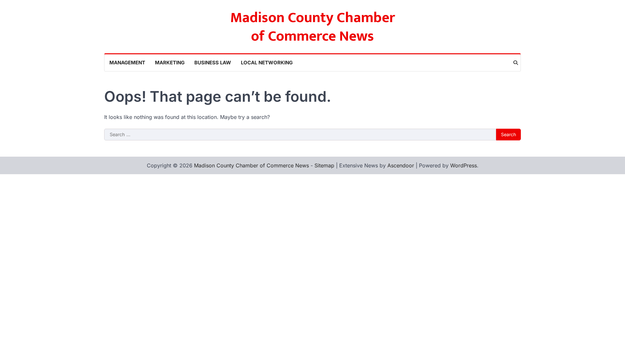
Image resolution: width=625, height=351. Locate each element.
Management (127, 62)
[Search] (516, 63)
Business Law (212, 62)
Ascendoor (400, 165)
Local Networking (267, 62)
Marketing (170, 62)
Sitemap (324, 165)
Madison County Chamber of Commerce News (312, 27)
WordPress (463, 165)
